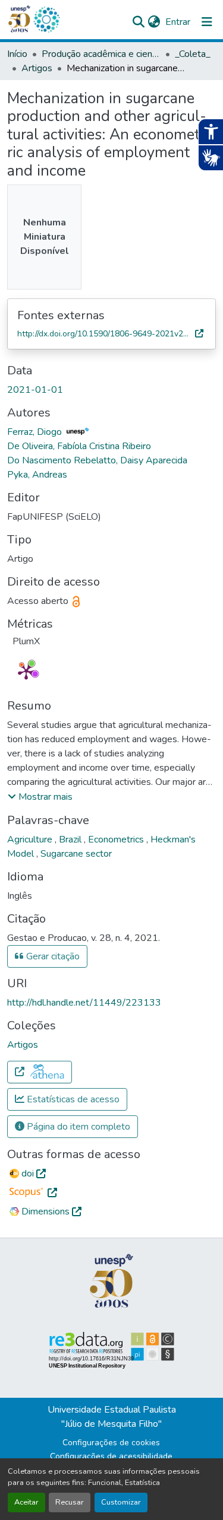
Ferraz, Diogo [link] (35, 431)
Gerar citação (52, 956)
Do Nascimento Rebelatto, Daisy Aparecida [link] (97, 460)
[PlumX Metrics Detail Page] (26, 671)
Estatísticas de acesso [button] (72, 1099)
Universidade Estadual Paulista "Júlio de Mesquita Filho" (112, 1416)
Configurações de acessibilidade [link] (111, 1456)
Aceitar (26, 1502)
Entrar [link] (177, 21)
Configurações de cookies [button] (111, 1442)
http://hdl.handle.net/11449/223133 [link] (84, 1002)
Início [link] (17, 54)
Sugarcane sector (76, 853)
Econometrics (117, 839)
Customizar (121, 1502)
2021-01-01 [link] (35, 389)
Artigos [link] (36, 68)
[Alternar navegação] (207, 22)
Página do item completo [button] (77, 1126)
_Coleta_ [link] (193, 54)
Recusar (69, 1502)
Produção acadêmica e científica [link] (101, 54)
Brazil (71, 839)
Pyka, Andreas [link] (37, 474)
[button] (46, 19)
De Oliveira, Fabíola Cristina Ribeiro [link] (79, 446)
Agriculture (31, 839)
